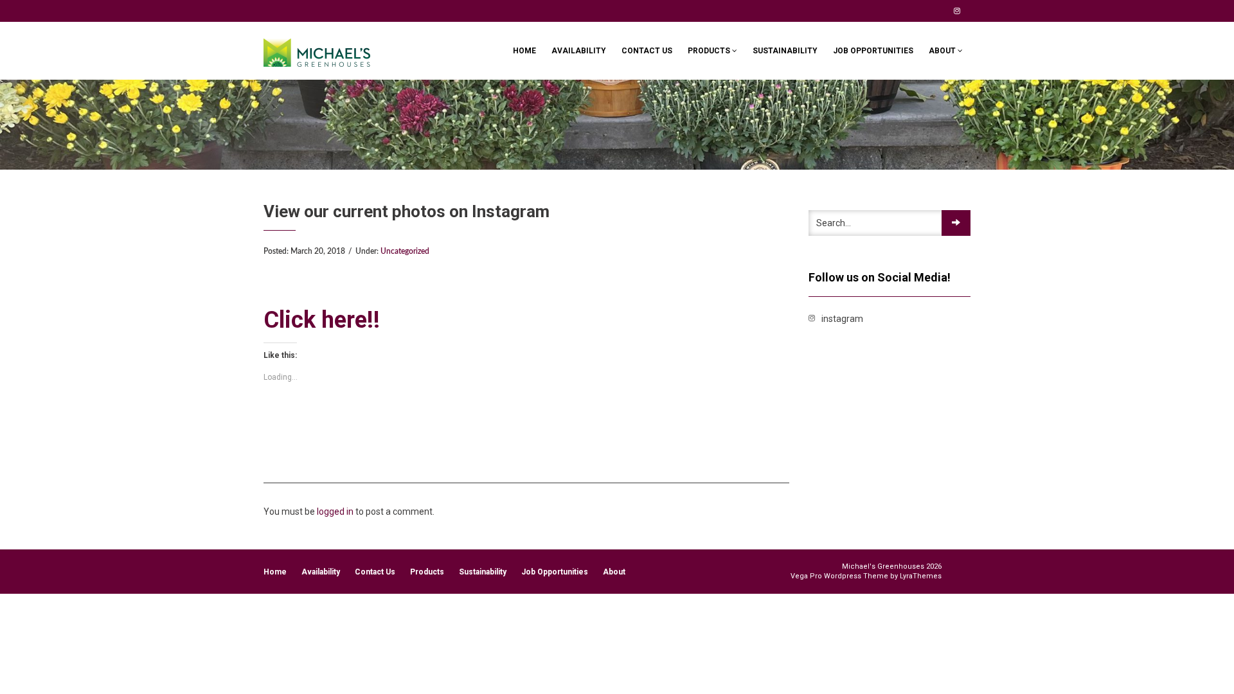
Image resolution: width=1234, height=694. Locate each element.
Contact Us (646, 50)
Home (524, 50)
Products (710, 50)
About (943, 50)
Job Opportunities (873, 50)
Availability (578, 50)
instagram (956, 11)
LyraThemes (921, 576)
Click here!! (322, 320)
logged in (335, 511)
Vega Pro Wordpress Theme (839, 576)
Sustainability (785, 50)
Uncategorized (404, 251)
